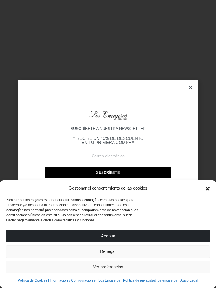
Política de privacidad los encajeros (150, 280)
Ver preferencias (108, 266)
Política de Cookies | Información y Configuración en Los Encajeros (69, 280)
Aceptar (108, 235)
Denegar (108, 251)
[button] (207, 188)
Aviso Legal (189, 280)
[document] (108, 144)
